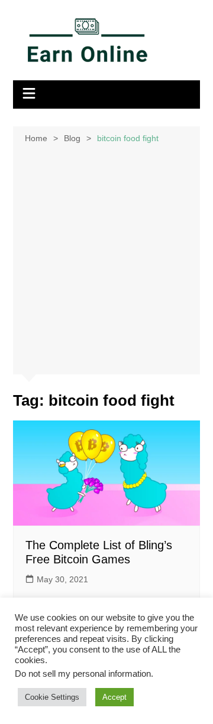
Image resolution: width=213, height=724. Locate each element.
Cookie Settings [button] (52, 697)
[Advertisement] (106, 258)
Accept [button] (114, 697)
